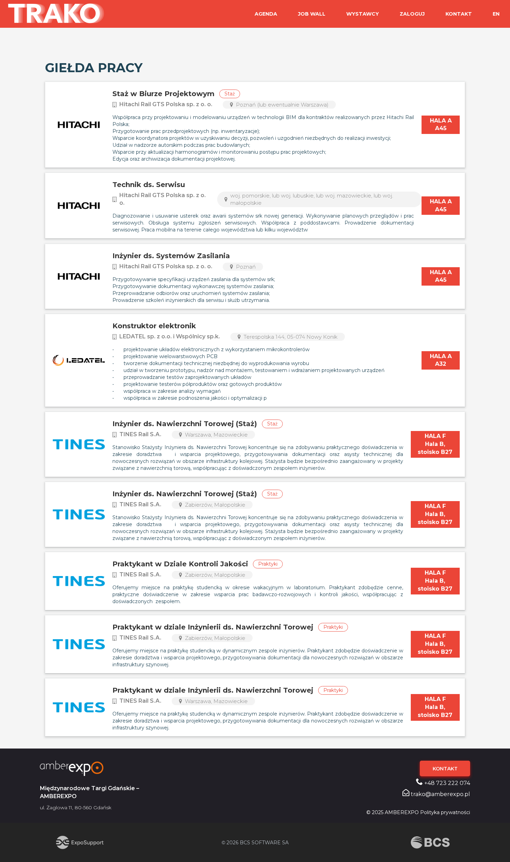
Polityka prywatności (445, 812)
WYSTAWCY (362, 14)
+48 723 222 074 (446, 783)
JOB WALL (311, 14)
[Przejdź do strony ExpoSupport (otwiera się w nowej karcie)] (79, 842)
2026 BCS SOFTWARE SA (255, 842)
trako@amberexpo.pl (439, 794)
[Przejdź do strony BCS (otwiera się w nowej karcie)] (430, 842)
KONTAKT (458, 14)
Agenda (266, 14)
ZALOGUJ (412, 14)
